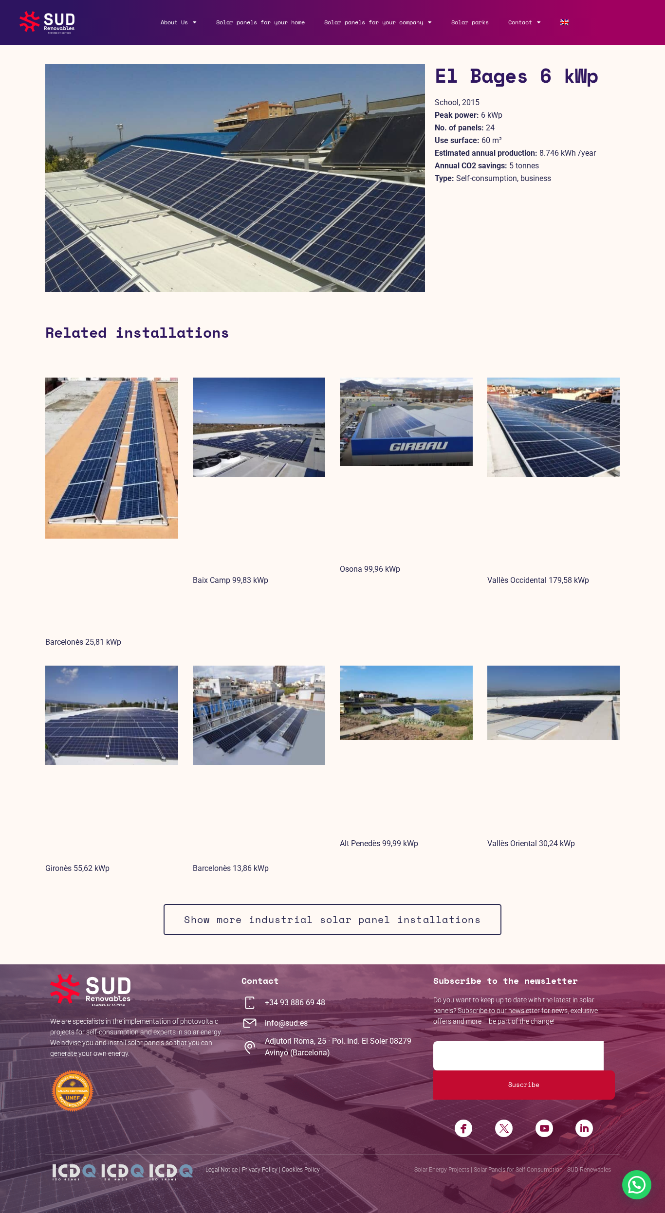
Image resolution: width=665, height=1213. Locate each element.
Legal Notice (221, 1169)
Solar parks (470, 22)
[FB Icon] (464, 1128)
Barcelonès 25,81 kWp (83, 642)
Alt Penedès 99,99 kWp (379, 843)
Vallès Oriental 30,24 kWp (531, 843)
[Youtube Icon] (544, 1128)
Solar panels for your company (373, 22)
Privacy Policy (259, 1169)
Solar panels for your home (260, 22)
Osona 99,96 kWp (370, 569)
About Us (174, 22)
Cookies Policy (301, 1169)
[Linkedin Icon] (584, 1128)
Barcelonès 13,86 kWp (231, 868)
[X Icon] (504, 1128)
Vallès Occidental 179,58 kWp (538, 580)
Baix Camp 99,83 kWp (230, 580)
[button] (636, 1184)
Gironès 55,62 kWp (77, 868)
